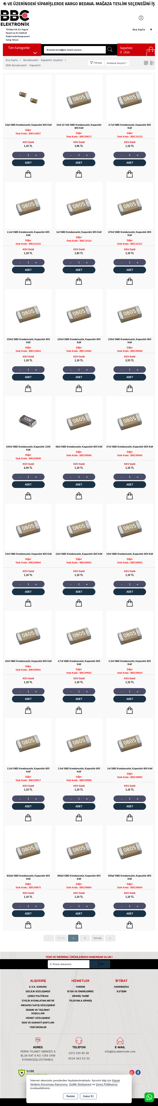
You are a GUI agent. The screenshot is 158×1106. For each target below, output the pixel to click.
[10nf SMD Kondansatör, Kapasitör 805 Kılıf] (28, 634)
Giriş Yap (139, 18)
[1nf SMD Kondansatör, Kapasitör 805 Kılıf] (129, 741)
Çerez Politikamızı (107, 1084)
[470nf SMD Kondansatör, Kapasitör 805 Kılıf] (129, 205)
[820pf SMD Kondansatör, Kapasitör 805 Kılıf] (28, 848)
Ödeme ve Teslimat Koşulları (38, 1011)
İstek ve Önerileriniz (80, 991)
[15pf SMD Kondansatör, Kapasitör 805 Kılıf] (28, 97)
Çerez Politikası (38, 996)
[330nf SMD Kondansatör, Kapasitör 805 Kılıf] (28, 312)
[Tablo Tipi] (152, 62)
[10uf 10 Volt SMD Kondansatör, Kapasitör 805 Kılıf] (78, 97)
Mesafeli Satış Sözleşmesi (38, 1005)
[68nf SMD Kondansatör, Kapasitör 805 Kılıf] (78, 419)
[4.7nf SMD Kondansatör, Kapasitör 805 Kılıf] (78, 634)
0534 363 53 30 (79, 1058)
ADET (28, 162)
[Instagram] (131, 1072)
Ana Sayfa (139, 29)
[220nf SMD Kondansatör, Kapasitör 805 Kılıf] (78, 312)
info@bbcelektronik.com (120, 1051)
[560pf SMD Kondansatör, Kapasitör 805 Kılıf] (129, 848)
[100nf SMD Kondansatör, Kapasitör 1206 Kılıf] (28, 419)
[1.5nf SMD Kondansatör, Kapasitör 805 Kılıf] (78, 741)
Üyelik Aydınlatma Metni (38, 1000)
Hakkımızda (121, 986)
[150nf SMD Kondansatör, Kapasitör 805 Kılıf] (129, 312)
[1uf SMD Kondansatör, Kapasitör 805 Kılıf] (78, 205)
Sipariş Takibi (80, 996)
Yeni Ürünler (37, 1027)
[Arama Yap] (110, 50)
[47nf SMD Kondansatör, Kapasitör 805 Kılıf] (129, 419)
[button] (96, 63)
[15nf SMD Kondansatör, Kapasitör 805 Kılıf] (129, 527)
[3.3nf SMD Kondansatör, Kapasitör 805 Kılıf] (129, 634)
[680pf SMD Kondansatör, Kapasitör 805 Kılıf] (78, 848)
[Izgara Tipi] (146, 62)
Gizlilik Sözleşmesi (38, 991)
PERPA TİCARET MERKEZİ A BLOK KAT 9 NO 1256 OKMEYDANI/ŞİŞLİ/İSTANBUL (37, 1055)
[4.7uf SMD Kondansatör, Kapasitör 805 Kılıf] (129, 97)
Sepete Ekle (28, 174)
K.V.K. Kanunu (38, 986)
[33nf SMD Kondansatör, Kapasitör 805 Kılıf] (28, 527)
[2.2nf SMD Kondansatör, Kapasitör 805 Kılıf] (28, 741)
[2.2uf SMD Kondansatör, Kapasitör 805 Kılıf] (28, 205)
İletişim (121, 991)
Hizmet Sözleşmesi (38, 1017)
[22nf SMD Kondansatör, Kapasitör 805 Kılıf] (78, 527)
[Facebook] (138, 1072)
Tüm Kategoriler (19, 47)
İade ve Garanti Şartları (38, 1022)
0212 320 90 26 (79, 1053)
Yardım (80, 986)
